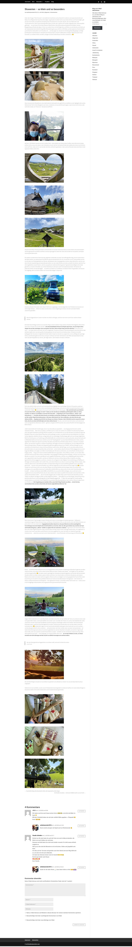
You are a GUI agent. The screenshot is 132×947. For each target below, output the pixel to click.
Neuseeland (95, 65)
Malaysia (94, 57)
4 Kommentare (53, 12)
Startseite (27, 1)
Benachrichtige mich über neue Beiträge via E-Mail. (41, 920)
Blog (52, 1)
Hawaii (94, 45)
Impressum (27, 940)
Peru (93, 67)
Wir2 (33, 1)
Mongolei (94, 60)
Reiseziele (39, 1)
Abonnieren (97, 28)
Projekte (47, 1)
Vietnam (94, 79)
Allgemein (46, 12)
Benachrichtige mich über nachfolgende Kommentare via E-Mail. (44, 916)
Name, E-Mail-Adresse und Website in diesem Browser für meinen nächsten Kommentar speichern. (54, 912)
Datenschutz (35, 940)
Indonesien (95, 48)
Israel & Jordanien (97, 50)
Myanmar (95, 62)
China (93, 43)
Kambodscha (96, 55)
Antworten (81, 811)
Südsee (94, 74)
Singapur (94, 72)
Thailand (94, 77)
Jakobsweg (95, 52)
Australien (95, 40)
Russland (94, 70)
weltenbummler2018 (32, 12)
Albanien (94, 35)
